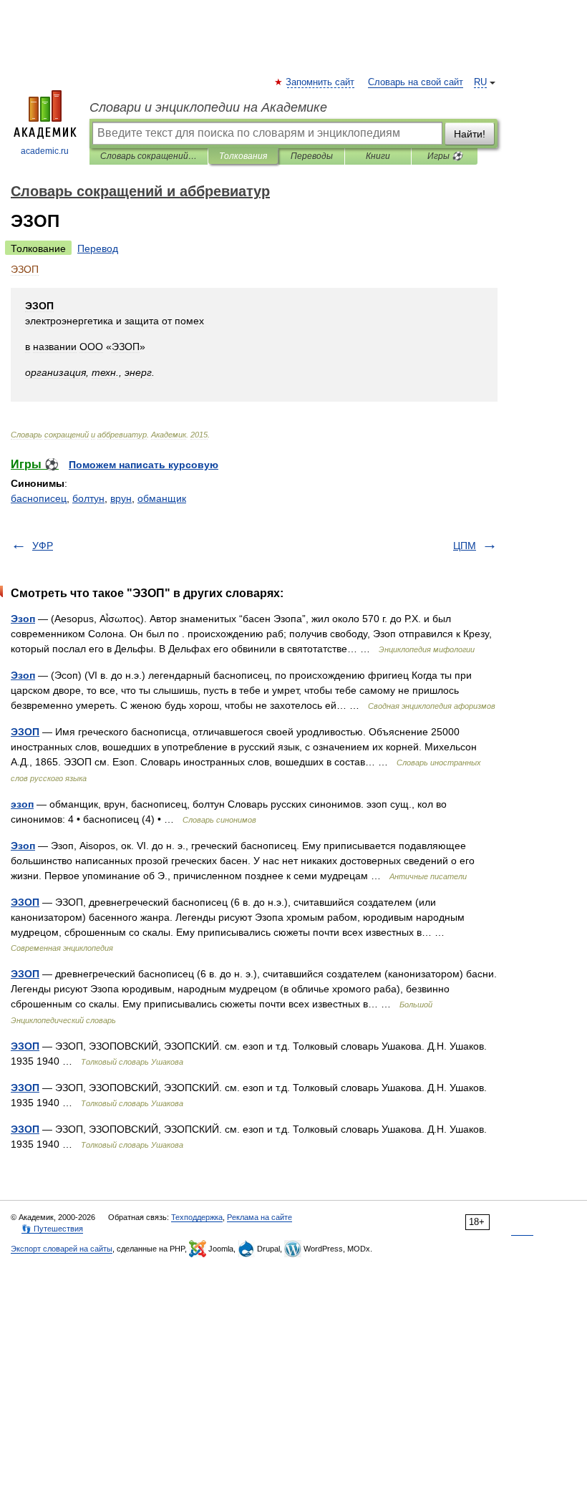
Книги (378, 156)
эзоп (22, 804)
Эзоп (23, 618)
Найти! (469, 134)
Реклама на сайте (259, 1217)
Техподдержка (197, 1217)
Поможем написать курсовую (143, 464)
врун (121, 498)
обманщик (161, 498)
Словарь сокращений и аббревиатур (148, 156)
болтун (88, 498)
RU (480, 82)
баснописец (39, 498)
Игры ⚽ (444, 156)
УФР (42, 545)
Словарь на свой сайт (415, 82)
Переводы (312, 156)
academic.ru (45, 151)
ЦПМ (464, 545)
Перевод (97, 248)
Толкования (243, 156)
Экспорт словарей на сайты (61, 1248)
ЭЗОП (25, 731)
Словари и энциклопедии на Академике (208, 107)
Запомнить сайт (320, 82)
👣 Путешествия (52, 1228)
